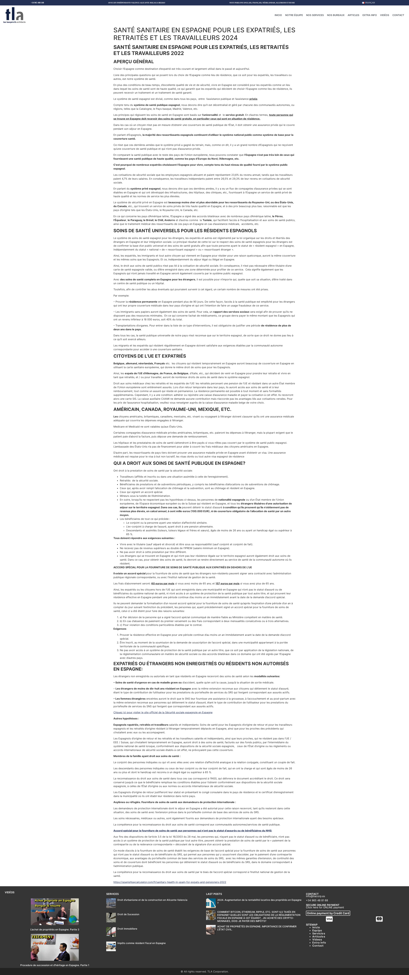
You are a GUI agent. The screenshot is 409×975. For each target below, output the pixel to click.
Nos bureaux (335, 15)
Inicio (278, 15)
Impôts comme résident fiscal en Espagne (141, 943)
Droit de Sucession (128, 914)
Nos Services (315, 15)
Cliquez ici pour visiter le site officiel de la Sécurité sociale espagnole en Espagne (162, 712)
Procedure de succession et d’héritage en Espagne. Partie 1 (54, 965)
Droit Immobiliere (127, 928)
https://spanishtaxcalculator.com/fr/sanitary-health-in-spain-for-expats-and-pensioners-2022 (169, 882)
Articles (353, 15)
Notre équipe (294, 15)
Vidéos (384, 15)
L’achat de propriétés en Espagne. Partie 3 (54, 929)
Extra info (370, 15)
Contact (398, 15)
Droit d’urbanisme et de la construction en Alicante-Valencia (152, 899)
